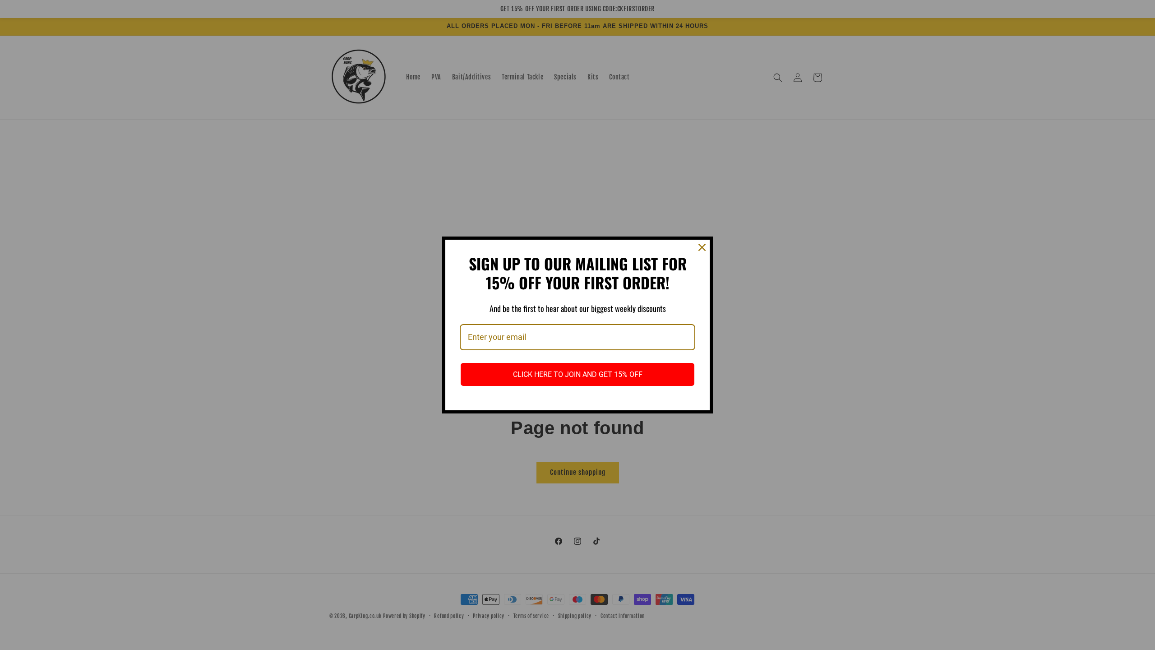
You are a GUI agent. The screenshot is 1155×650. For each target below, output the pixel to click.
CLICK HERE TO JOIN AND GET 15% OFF (577, 374)
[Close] (702, 247)
